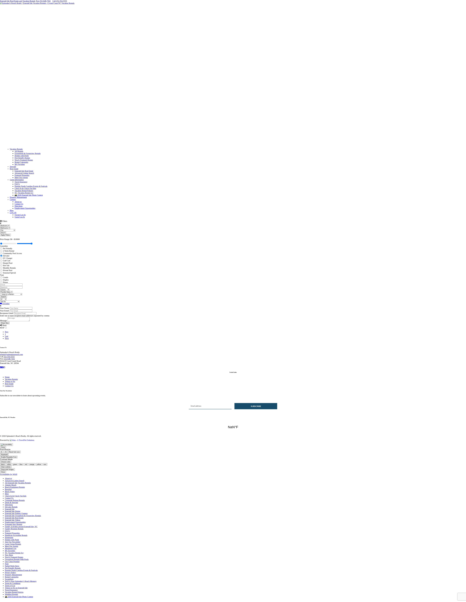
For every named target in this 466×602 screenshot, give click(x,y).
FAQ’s (17, 184)
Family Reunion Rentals (14, 529)
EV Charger (7, 258)
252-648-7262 (9, 359)
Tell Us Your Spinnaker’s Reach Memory (21, 581)
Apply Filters (5, 235)
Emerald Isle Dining (12, 511)
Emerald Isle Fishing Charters (16, 513)
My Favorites (20, 164)
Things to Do (10, 381)
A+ (6, 452)
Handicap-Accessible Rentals (16, 535)
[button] (233, 140)
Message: (3, 321)
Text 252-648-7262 (43, 1)
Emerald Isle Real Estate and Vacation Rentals (17, 1)
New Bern (9, 555)
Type (2, 275)
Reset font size (14, 452)
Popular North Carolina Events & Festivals (31, 186)
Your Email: (4, 311)
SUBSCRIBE (256, 406)
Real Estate (14, 169)
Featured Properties (22, 175)
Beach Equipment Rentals (15, 487)
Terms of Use (10, 586)
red (26, 464)
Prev (6, 332)
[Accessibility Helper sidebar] (6, 444)
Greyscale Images (7, 469)
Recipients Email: (6, 313)
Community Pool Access (12, 253)
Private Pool (7, 270)
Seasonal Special (9, 273)
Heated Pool (7, 263)
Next (7, 338)
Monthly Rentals (9, 268)
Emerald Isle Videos (12, 520)
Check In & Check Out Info (25, 188)
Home (7, 377)
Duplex (6, 280)
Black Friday (10, 492)
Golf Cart (6, 261)
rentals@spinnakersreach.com (11, 354)
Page (7, 564)
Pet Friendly (7, 248)
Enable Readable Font (9, 457)
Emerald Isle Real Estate (24, 171)
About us (18, 202)
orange (31, 464)
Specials (13, 167)
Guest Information (17, 180)
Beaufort (8, 489)
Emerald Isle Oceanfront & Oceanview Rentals (23, 516)
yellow (39, 464)
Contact (13, 199)
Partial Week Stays (12, 566)
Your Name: (4, 308)
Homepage (9, 537)
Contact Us (19, 204)
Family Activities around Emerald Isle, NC (21, 527)
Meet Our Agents (21, 177)
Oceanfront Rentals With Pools (17, 559)
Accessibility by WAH (8, 474)
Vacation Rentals (16, 149)
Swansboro (9, 579)
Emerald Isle (9, 509)
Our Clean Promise (12, 562)
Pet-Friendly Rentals (13, 568)
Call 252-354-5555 (59, 1)
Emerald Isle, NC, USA (233, 427)
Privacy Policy (10, 572)
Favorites (5, 304)
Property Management (18, 197)
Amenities (4, 246)
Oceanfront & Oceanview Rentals (28, 153)
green (15, 464)
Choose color (5, 462)
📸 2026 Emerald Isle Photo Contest (29, 195)
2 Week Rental (8, 251)
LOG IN (13, 213)
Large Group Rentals (13, 544)
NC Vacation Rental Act (24, 193)
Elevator (6, 256)
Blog (11, 210)
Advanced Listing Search (24, 173)
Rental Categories (21, 162)
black (3, 464)
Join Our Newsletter (12, 542)
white (9, 464)
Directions (18, 206)
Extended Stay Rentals (13, 524)
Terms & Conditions (12, 583)
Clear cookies (6, 467)
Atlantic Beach (10, 485)
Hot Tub (6, 265)
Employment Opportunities (25, 208)
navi (44, 464)
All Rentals (19, 151)
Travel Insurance (21, 182)
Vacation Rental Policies (24, 191)
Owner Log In (20, 215)
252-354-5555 (9, 357)
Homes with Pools (22, 156)
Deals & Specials (11, 502)
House (5, 282)
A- (2, 452)
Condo (5, 277)
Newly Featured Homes (24, 160)
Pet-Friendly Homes (22, 158)
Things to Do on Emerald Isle (16, 588)
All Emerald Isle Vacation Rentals (18, 483)
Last (6, 336)
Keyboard (4, 454)
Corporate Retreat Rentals (15, 500)
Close (3, 447)
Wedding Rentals (11, 594)
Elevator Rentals (11, 507)
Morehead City (10, 548)
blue (21, 464)
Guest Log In (20, 217)
